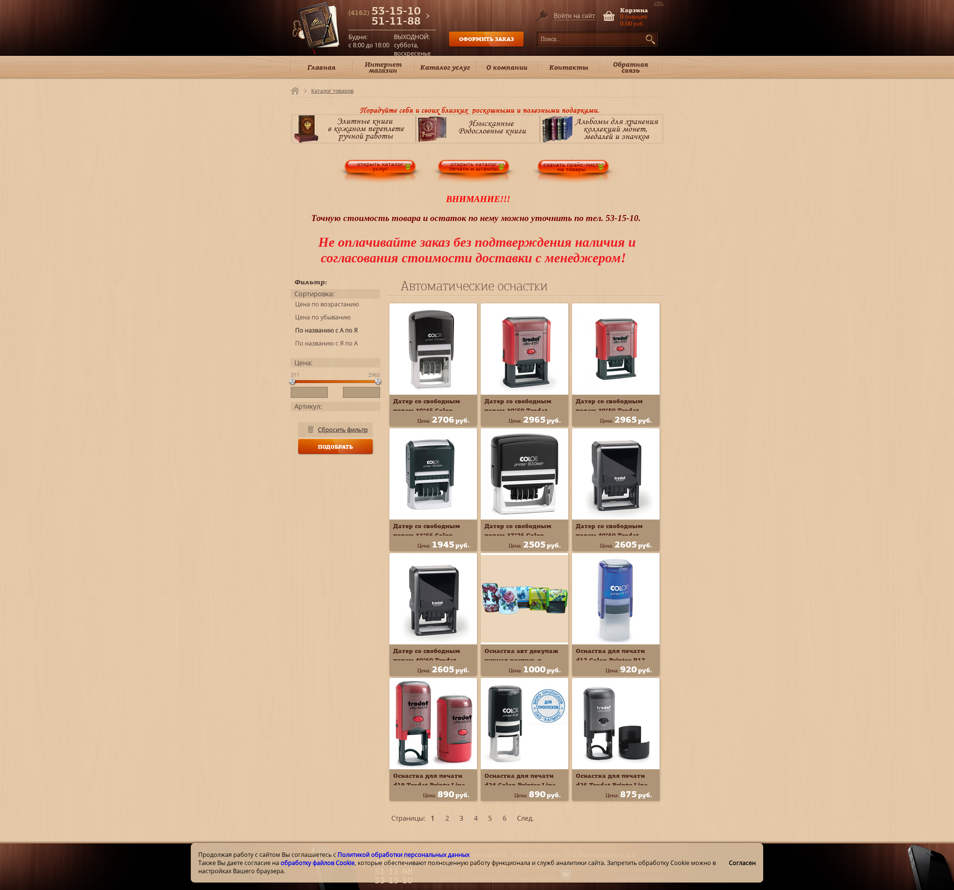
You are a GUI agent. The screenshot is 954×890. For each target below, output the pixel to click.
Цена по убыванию (321, 317)
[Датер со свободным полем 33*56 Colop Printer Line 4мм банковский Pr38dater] (433, 474)
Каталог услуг (445, 67)
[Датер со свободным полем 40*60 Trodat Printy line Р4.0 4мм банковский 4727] (616, 474)
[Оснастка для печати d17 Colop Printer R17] (616, 598)
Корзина (634, 9)
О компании (506, 67)
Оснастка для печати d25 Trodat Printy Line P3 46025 (612, 784)
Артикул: (308, 406)
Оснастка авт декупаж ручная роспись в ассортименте (521, 660)
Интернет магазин (383, 67)
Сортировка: (314, 293)
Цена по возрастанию (325, 304)
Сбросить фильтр (343, 430)
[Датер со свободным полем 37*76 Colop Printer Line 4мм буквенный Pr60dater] (524, 474)
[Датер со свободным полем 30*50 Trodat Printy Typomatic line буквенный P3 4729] (616, 349)
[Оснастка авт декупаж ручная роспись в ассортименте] (524, 598)
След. (525, 818)
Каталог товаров (332, 90)
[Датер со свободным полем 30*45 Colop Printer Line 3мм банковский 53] (433, 349)
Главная (321, 67)
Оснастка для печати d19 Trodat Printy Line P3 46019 (429, 784)
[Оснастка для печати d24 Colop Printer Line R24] (524, 723)
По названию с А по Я (324, 330)
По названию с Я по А (324, 343)
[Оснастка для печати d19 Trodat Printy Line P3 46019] (433, 723)
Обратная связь (630, 67)
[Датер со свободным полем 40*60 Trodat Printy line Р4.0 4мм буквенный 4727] (433, 598)
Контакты (568, 67)
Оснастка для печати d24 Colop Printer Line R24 (520, 784)
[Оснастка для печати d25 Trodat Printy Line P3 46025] (616, 723)
